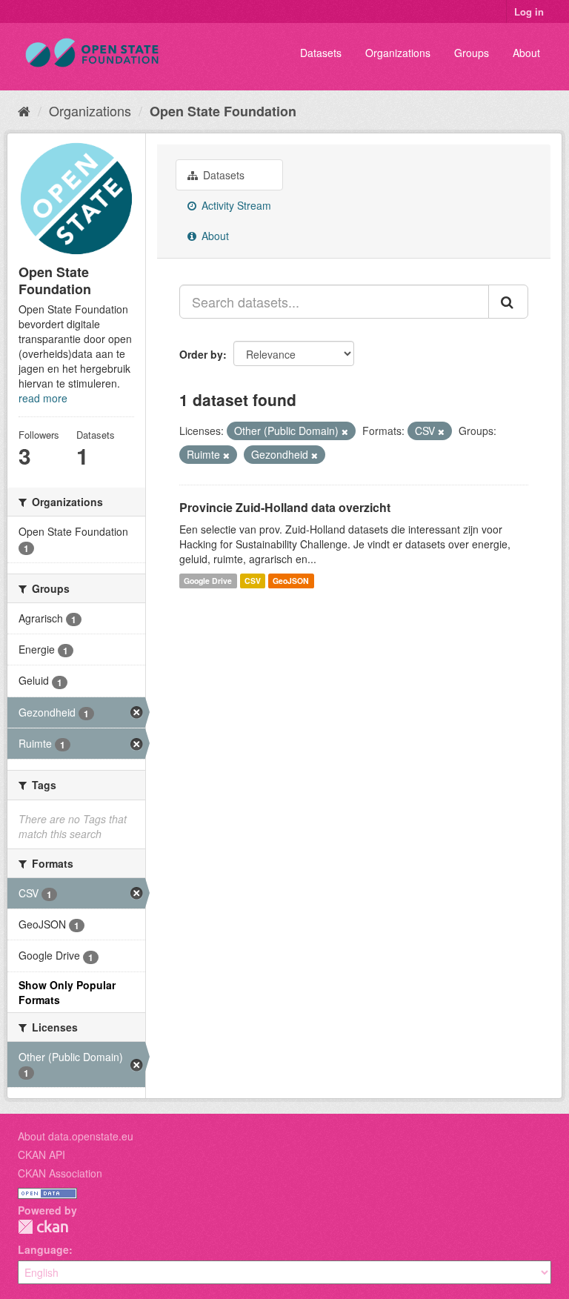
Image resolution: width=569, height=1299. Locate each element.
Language (43, 1249)
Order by (201, 354)
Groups (471, 52)
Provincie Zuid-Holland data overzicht (284, 507)
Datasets (321, 52)
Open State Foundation (223, 111)
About (526, 52)
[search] (508, 302)
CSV (252, 580)
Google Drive (208, 580)
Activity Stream (235, 205)
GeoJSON (291, 580)
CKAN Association (60, 1173)
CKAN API (41, 1154)
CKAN (43, 1227)
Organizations (397, 52)
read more (43, 398)
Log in (529, 11)
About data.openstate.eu (75, 1136)
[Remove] (345, 431)
